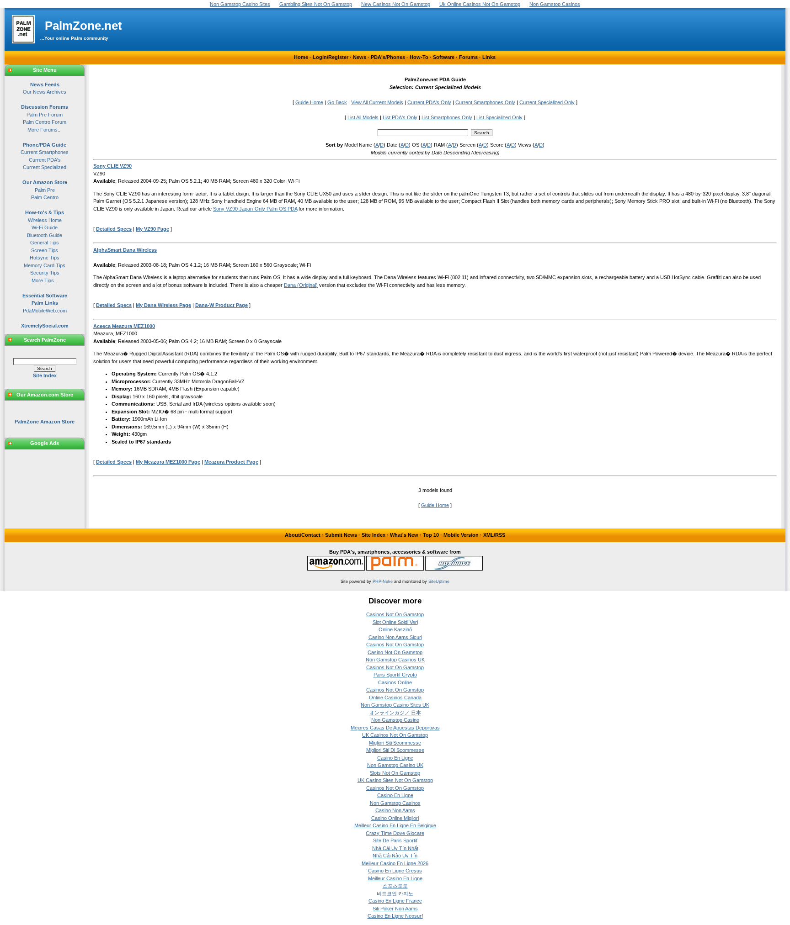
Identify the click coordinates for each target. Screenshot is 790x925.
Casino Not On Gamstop (395, 652)
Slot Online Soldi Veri (395, 622)
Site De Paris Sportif (395, 840)
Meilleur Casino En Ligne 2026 (395, 863)
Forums (468, 57)
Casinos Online (395, 682)
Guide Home (309, 102)
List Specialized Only (499, 117)
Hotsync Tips (44, 257)
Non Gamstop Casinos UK (395, 659)
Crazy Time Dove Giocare (395, 833)
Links (489, 57)
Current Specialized (44, 167)
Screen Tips (44, 250)
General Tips (44, 242)
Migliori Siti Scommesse (395, 742)
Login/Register (330, 57)
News (359, 57)
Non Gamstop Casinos (395, 803)
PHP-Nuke (383, 581)
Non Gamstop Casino (395, 720)
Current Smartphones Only (485, 102)
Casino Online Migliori (395, 818)
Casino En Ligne (395, 758)
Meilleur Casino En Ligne (395, 878)
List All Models (363, 117)
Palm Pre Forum (45, 114)
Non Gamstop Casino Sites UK (395, 705)
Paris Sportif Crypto (395, 674)
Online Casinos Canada (395, 697)
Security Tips (44, 272)
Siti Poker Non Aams (395, 908)
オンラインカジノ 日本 (395, 712)
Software (443, 57)
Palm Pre (45, 190)
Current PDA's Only (429, 102)
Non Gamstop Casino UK (395, 765)
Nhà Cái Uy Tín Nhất (395, 848)
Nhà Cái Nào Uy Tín (395, 855)
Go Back (337, 102)
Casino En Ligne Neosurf (395, 916)
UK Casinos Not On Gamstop (395, 735)
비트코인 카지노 (395, 893)
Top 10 (431, 535)
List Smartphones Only (447, 117)
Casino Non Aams (395, 810)
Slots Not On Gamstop (395, 773)
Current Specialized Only (547, 102)
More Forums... (44, 129)
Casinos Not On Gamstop (395, 614)
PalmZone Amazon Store (45, 421)
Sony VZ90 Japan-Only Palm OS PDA (255, 208)
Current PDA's (45, 160)
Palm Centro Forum (44, 122)
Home (301, 57)
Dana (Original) (301, 285)
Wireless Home (45, 220)
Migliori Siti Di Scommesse (395, 750)
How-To (419, 57)
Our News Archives (44, 92)
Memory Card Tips (44, 265)
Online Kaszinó (395, 629)
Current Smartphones (45, 152)
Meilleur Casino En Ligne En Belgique (395, 825)
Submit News (341, 535)
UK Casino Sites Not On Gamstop (395, 780)
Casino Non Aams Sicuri (395, 637)
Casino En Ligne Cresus (395, 870)
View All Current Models (377, 102)
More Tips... (45, 280)
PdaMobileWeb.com (45, 310)
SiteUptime (438, 581)
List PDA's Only (400, 117)
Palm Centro (45, 197)
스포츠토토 (395, 885)
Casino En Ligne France (395, 901)
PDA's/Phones (388, 57)
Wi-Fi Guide (45, 227)
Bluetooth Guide (44, 235)
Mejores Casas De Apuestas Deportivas (395, 727)
